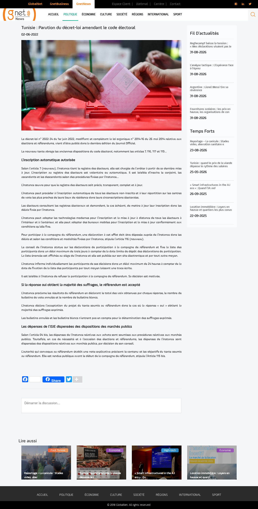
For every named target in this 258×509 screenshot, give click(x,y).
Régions (137, 14)
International (158, 14)
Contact (175, 4)
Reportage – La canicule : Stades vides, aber (43, 475)
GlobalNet (35, 4)
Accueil (53, 14)
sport (177, 14)
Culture (106, 14)
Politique (70, 14)
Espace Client (121, 4)
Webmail (142, 4)
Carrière (159, 4)
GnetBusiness (59, 4)
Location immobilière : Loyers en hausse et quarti (209, 475)
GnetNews (83, 4)
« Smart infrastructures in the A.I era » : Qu (155, 475)
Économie (89, 14)
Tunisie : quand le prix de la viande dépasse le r (100, 475)
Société (122, 14)
